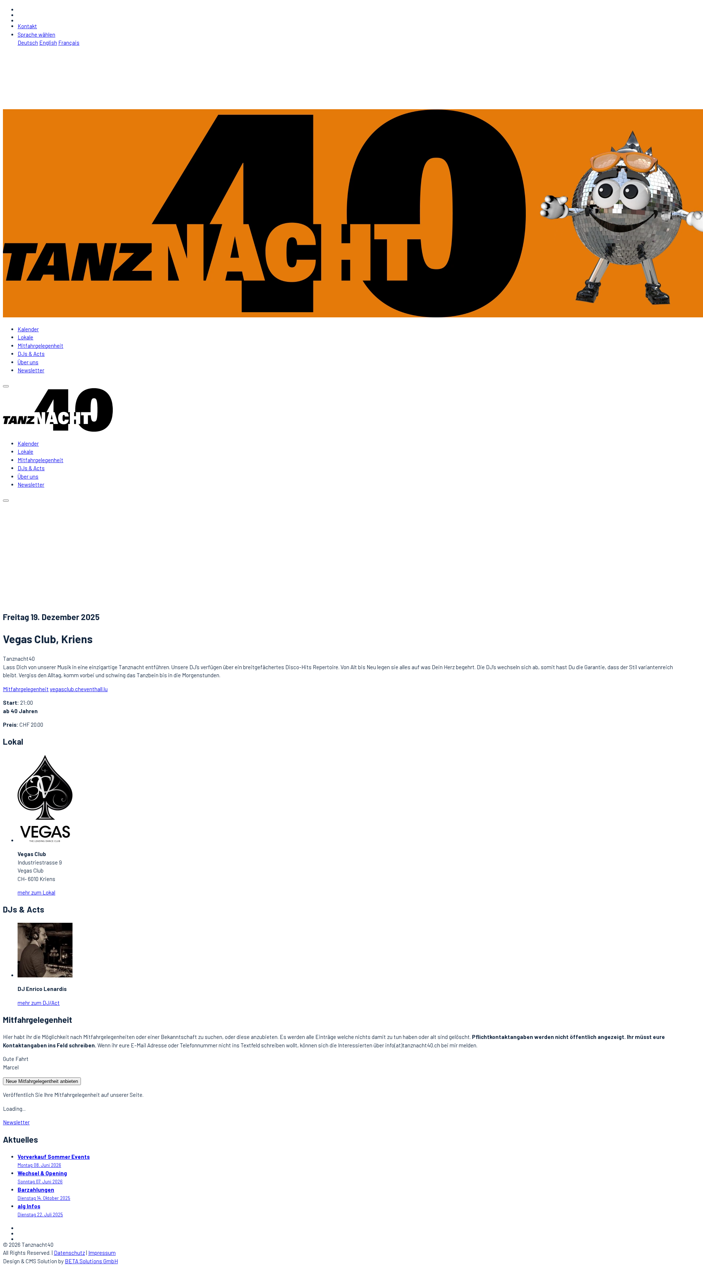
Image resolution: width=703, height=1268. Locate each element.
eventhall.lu (94, 689)
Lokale (25, 337)
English (48, 42)
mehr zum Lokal (36, 892)
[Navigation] (6, 386)
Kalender (28, 329)
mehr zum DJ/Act (39, 1002)
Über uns (28, 362)
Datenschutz (69, 1252)
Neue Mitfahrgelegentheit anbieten (42, 1081)
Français (68, 42)
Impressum (102, 1252)
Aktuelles (29, 561)
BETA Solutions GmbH (91, 1261)
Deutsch (28, 42)
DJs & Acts (31, 353)
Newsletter (31, 370)
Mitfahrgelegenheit (40, 345)
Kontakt (27, 26)
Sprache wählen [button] (36, 34)
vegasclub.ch (65, 689)
